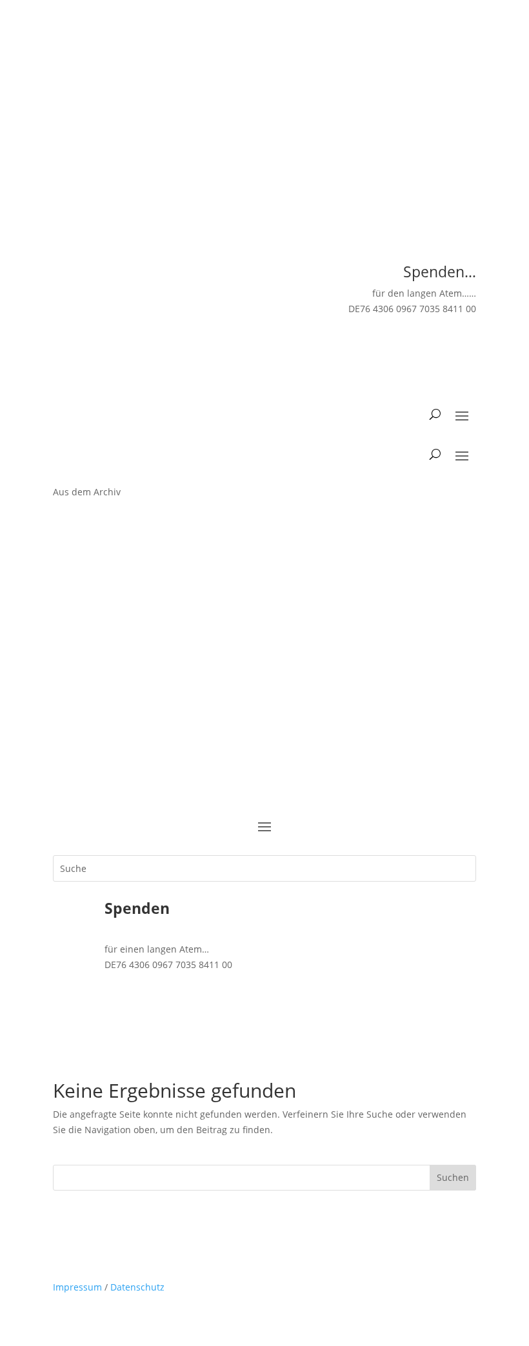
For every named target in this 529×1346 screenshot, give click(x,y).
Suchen (453, 1177)
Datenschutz (137, 1287)
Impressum (77, 1287)
